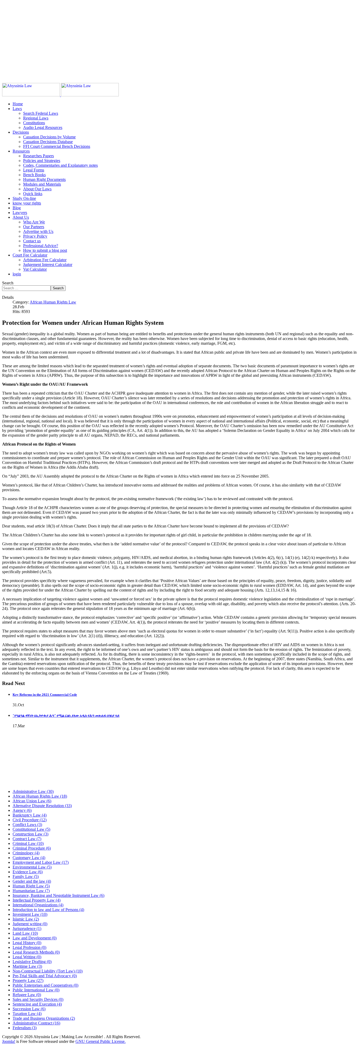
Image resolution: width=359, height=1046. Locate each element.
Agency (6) (22, 810)
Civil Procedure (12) (30, 820)
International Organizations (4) (38, 905)
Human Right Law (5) (31, 886)
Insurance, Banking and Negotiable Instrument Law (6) (58, 895)
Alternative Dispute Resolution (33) (42, 805)
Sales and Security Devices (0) (38, 999)
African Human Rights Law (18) (40, 796)
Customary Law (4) (29, 857)
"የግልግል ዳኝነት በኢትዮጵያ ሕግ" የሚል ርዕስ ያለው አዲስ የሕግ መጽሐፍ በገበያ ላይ (66, 716)
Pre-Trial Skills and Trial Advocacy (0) (45, 976)
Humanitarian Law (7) (31, 890)
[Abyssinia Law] (60, 95)
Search (7, 283)
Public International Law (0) (36, 990)
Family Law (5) (26, 876)
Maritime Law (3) (27, 966)
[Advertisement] (159, 39)
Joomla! (8, 1041)
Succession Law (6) (29, 1009)
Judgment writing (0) (30, 924)
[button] (17, 108)
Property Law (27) (28, 980)
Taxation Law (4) (27, 1013)
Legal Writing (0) (27, 957)
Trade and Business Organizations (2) (44, 1018)
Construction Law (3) (30, 834)
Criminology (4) (26, 853)
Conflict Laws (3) (27, 824)
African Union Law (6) (32, 801)
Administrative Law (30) (33, 791)
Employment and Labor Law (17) (41, 862)
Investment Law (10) (30, 914)
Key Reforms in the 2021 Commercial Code (45, 695)
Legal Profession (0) (29, 947)
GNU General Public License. (100, 1041)
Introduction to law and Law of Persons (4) (48, 909)
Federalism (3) (25, 1028)
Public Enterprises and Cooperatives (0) (45, 985)
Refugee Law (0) (27, 994)
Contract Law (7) (27, 838)
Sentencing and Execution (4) (37, 1004)
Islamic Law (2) (26, 919)
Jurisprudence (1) (27, 928)
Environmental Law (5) (32, 867)
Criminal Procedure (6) (32, 848)
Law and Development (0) (35, 938)
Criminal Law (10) (28, 843)
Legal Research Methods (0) (36, 952)
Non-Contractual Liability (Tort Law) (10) (48, 971)
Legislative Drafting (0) (32, 961)
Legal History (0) (27, 942)
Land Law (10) (25, 933)
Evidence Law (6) (28, 872)
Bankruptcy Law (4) (30, 815)
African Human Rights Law (53, 302)
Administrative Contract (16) (36, 1023)
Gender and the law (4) (32, 881)
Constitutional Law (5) (31, 829)
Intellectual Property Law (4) (36, 900)
